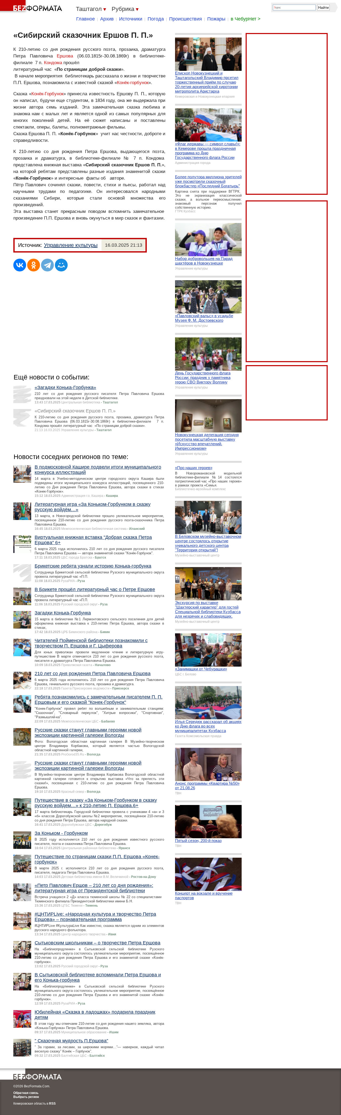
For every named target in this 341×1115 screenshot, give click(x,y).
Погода (156, 19)
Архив (107, 19)
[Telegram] (47, 265)
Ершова (65, 56)
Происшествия (185, 19)
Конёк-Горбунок (47, 93)
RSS (52, 1103)
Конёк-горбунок (132, 82)
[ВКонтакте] (19, 265)
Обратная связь (25, 1093)
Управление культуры (71, 245)
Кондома (53, 62)
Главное (85, 19)
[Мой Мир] (61, 265)
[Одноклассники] (33, 265)
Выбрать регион (26, 1097)
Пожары (216, 19)
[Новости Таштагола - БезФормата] (32, 6)
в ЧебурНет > (246, 19)
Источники (130, 19)
